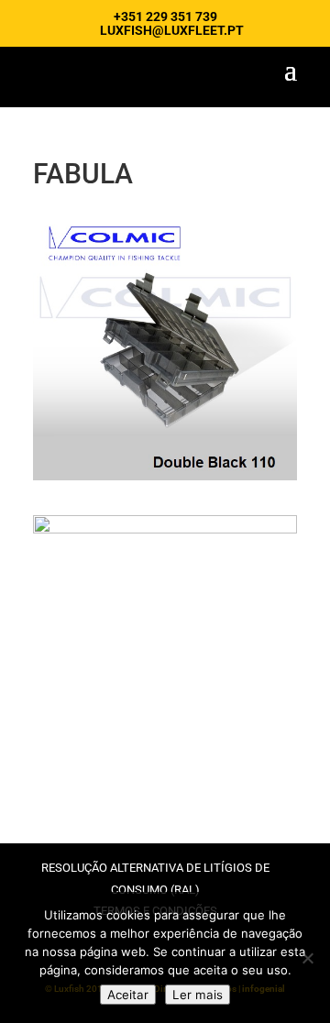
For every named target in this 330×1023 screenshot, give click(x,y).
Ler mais (197, 994)
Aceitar (127, 994)
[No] (307, 958)
